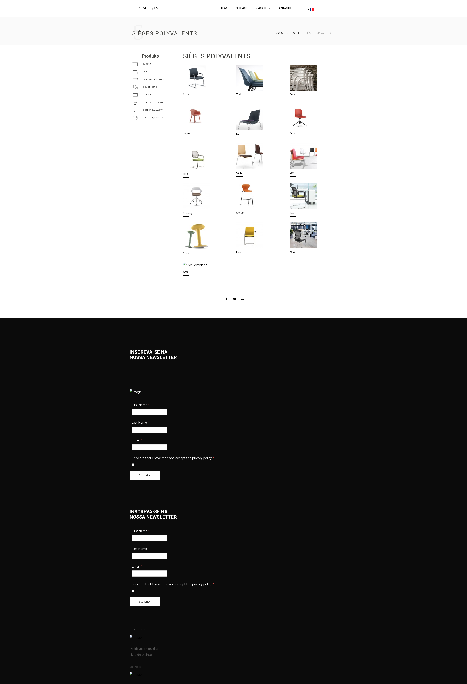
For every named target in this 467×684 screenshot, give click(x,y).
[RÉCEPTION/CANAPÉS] (135, 117)
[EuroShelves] (145, 8)
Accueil (281, 32)
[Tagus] (195, 116)
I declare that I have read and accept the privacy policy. (173, 458)
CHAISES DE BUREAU (153, 102)
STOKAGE (147, 94)
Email (137, 440)
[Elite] (196, 156)
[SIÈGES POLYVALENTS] (135, 110)
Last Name (140, 422)
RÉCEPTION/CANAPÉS (153, 117)
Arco (185, 271)
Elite (185, 173)
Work (292, 252)
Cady (239, 172)
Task (239, 94)
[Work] (303, 235)
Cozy (186, 94)
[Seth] (300, 116)
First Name (140, 405)
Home (224, 8)
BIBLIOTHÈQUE (150, 87)
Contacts (284, 8)
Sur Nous (242, 8)
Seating (187, 213)
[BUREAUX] (135, 64)
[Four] (249, 235)
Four (238, 252)
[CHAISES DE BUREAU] (135, 102)
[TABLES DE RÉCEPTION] (135, 79)
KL (237, 133)
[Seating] (196, 196)
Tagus (186, 133)
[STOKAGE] (135, 94)
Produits (262, 8)
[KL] (249, 116)
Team (293, 213)
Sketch (240, 212)
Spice (186, 253)
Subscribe (144, 475)
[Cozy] (196, 77)
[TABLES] (135, 71)
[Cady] (249, 155)
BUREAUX (147, 64)
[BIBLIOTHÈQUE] (135, 87)
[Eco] (303, 155)
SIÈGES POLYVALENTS (153, 110)
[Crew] (303, 77)
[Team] (303, 196)
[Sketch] (247, 195)
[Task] (249, 77)
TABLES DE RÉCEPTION (153, 79)
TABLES (146, 71)
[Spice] (196, 235)
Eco (292, 172)
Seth (292, 133)
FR (315, 9)
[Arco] (196, 265)
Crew (293, 94)
